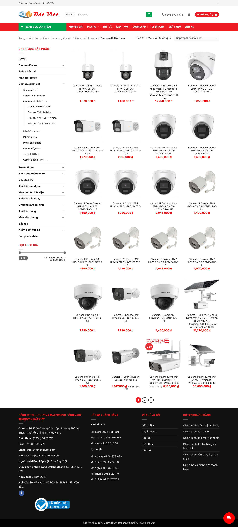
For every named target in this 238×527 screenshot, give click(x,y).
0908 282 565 (111, 462)
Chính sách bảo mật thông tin (201, 437)
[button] (189, 14)
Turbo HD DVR (31, 154)
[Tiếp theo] (151, 400)
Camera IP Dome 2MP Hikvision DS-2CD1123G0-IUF (87, 317)
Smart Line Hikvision (34, 95)
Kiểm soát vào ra (29, 229)
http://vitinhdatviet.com (45, 455)
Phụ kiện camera (32, 142)
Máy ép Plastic (28, 77)
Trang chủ (25, 38)
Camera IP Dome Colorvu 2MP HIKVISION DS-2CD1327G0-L (163, 150)
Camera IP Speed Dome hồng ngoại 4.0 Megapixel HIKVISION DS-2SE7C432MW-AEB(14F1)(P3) (164, 91)
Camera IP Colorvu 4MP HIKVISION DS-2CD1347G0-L (125, 206)
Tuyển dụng (157, 26)
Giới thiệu (175, 26)
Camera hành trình (33, 159)
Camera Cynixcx (32, 148)
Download (139, 26)
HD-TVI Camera (31, 131)
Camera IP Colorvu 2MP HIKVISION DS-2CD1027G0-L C (201, 206)
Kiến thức (122, 26)
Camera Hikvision (86, 38)
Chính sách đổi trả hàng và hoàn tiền (199, 446)
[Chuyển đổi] (63, 65)
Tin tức (107, 26)
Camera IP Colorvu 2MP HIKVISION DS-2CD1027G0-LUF (125, 262)
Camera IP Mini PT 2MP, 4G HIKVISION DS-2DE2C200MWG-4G (87, 88)
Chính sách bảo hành (196, 431)
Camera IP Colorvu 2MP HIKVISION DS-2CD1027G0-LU (87, 262)
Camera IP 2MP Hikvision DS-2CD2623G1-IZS (125, 378)
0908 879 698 (113, 456)
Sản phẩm (41, 38)
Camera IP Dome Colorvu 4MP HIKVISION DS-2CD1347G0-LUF (163, 206)
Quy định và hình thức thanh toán (200, 467)
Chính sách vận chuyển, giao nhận (200, 456)
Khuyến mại (76, 26)
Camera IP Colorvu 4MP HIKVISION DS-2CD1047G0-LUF (163, 262)
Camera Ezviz (30, 90)
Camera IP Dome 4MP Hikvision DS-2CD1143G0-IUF (163, 317)
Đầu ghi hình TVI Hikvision (42, 117)
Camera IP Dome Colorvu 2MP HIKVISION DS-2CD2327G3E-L (202, 88)
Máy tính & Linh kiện (31, 192)
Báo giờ (23, 223)
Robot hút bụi (27, 71)
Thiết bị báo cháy (29, 198)
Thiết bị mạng (27, 211)
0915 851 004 (109, 443)
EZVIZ (22, 58)
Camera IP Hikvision (39, 106)
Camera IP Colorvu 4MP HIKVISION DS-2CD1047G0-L (201, 262)
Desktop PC (26, 179)
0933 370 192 (112, 437)
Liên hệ (189, 26)
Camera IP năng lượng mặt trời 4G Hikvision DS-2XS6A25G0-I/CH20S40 (201, 379)
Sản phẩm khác (28, 236)
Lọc (23, 258)
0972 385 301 (110, 431)
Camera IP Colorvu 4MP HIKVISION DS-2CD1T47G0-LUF (125, 150)
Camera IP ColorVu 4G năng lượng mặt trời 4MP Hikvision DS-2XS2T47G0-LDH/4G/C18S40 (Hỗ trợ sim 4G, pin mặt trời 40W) (202, 320)
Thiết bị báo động (30, 186)
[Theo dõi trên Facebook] (218, 3)
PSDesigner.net (147, 522)
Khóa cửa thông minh (32, 173)
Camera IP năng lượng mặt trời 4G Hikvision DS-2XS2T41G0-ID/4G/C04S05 (164, 379)
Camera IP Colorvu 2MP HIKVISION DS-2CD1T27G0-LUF (87, 150)
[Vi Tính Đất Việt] (39, 14)
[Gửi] (149, 14)
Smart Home (26, 167)
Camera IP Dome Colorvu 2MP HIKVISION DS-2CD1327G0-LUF (87, 206)
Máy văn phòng (28, 217)
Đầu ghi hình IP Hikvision (41, 123)
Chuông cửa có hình (31, 204)
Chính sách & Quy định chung (201, 425)
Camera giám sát (61, 38)
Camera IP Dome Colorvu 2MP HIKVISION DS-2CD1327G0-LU (202, 150)
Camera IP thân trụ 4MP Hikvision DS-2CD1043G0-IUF (87, 379)
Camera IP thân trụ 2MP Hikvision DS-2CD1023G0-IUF (125, 317)
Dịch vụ (91, 26)
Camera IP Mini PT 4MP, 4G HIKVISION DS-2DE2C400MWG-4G (126, 88)
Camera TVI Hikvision (39, 112)
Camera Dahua (28, 65)
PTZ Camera (30, 137)
